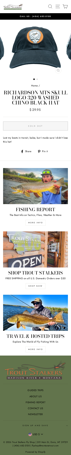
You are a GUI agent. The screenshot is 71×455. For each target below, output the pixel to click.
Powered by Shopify (35, 452)
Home (34, 85)
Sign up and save (35, 425)
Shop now (35, 286)
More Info (35, 349)
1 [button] (34, 79)
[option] (35, 16)
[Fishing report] (35, 186)
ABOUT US (35, 396)
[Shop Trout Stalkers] (35, 249)
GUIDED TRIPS (35, 390)
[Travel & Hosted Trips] (35, 313)
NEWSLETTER (35, 414)
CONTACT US (35, 408)
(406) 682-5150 (41, 16)
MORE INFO (35, 222)
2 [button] (37, 79)
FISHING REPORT (35, 402)
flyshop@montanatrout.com (45, 445)
